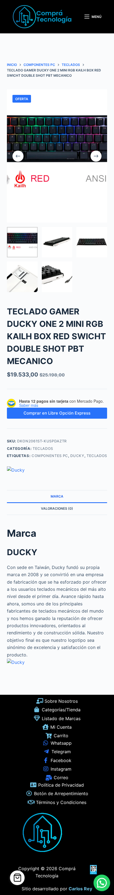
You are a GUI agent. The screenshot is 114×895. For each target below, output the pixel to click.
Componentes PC (50, 455)
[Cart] (17, 877)
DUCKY (77, 455)
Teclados (43, 448)
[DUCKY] (16, 470)
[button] (102, 883)
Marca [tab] (57, 496)
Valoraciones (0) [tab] (57, 508)
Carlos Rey (80, 888)
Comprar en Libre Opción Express (57, 413)
